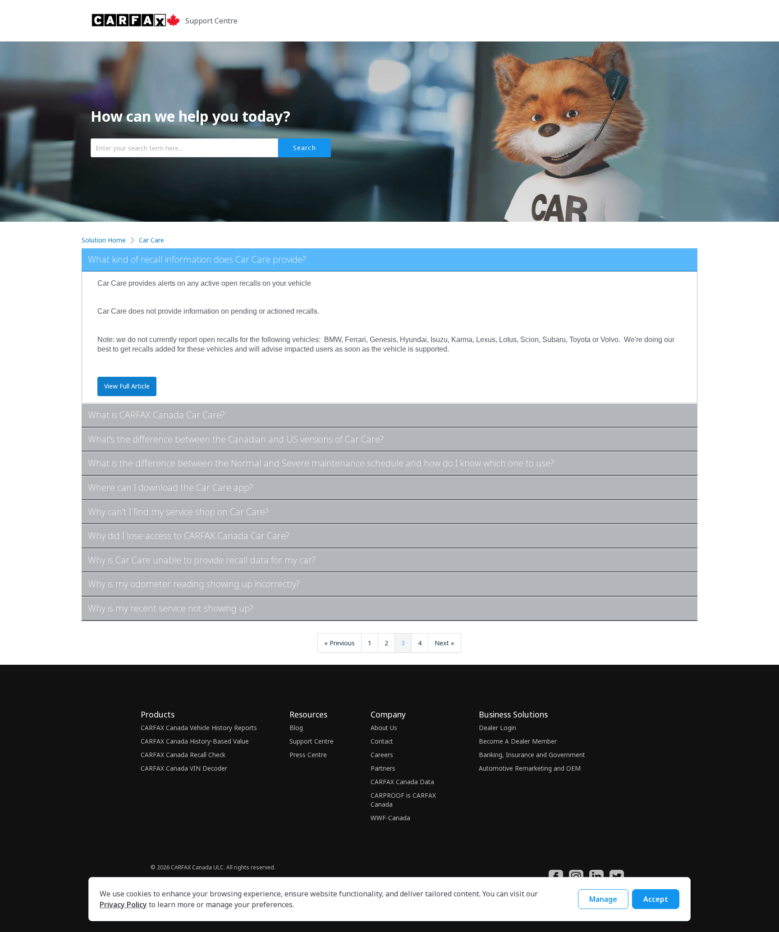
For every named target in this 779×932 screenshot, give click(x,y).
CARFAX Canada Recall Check (183, 754)
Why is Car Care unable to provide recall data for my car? (202, 560)
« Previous (339, 643)
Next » (444, 643)
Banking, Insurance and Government (532, 754)
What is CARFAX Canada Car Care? (156, 415)
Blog (296, 727)
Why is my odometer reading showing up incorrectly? (194, 584)
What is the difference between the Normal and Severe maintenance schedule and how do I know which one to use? (321, 463)
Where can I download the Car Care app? (170, 487)
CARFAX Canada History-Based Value (195, 741)
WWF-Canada (390, 817)
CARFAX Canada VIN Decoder (184, 768)
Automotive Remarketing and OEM (530, 768)
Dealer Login (497, 727)
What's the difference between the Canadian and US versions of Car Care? (236, 439)
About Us (384, 727)
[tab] (389, 260)
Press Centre (308, 754)
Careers (382, 754)
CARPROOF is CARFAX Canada (403, 800)
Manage (603, 899)
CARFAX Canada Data (402, 781)
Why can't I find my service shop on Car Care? (178, 512)
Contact (382, 741)
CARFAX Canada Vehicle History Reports (199, 727)
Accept (655, 899)
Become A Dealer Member (518, 741)
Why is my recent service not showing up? (170, 608)
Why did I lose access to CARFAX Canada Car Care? (188, 536)
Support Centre (311, 741)
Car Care (151, 240)
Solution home (105, 240)
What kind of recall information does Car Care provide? (197, 259)
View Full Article (127, 386)
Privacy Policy (123, 904)
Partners (383, 768)
